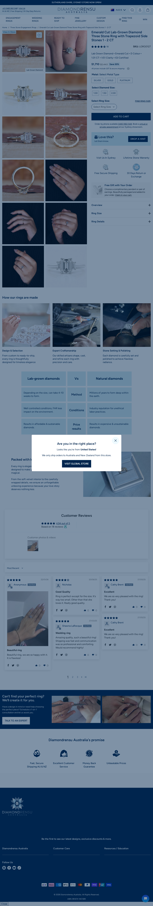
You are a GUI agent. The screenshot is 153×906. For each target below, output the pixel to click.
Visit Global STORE (77, 463)
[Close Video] (115, 440)
